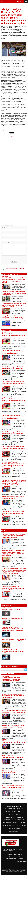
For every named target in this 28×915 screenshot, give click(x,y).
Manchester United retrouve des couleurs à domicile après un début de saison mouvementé (13, 335)
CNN (9, 814)
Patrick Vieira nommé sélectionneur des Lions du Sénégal (13, 497)
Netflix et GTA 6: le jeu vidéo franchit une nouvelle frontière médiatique (13, 726)
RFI (15, 811)
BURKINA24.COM (14, 831)
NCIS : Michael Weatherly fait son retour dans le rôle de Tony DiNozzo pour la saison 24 (13, 695)
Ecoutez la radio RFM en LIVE (11, 609)
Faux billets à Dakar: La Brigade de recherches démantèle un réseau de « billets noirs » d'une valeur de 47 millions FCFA (13, 280)
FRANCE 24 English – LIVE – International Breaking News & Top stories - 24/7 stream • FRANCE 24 (12, 628)
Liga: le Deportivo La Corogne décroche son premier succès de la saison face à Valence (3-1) (12, 352)
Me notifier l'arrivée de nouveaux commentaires (14, 258)
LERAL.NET (20, 808)
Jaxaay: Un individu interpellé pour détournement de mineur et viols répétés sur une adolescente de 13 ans (13, 317)
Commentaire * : (5, 242)
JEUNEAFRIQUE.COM (8, 825)
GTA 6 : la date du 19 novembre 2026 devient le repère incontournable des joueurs (13, 787)
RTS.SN (18, 828)
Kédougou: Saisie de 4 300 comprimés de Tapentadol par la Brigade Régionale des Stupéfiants (14, 293)
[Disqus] (14, 160)
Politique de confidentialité (14, 856)
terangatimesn (9, 130)
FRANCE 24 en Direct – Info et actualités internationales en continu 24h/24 (13, 651)
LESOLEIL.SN (11, 828)
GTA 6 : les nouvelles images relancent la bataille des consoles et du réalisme (14, 711)
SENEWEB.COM (8, 811)
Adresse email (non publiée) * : (9, 232)
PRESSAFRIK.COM (10, 817)
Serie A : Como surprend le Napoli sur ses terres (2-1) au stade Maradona (13, 367)
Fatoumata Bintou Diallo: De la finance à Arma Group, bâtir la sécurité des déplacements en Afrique (14, 535)
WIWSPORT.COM (19, 820)
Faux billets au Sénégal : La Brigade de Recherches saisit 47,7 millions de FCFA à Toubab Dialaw (14, 305)
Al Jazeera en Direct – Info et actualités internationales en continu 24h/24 (14, 640)
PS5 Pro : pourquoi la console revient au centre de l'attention (13, 771)
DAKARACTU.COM (10, 808)
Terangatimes (14, 2)
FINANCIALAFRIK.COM (19, 822)
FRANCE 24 (21, 811)
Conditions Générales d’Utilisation (14, 858)
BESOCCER (20, 817)
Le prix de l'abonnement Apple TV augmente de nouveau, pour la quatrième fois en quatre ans (12, 679)
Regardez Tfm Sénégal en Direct (12, 618)
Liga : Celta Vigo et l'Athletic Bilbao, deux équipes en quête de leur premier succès (13, 383)
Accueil (3, 6)
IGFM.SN (17, 814)
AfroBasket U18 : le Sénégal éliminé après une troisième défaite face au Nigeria (13, 513)
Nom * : (3, 227)
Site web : (4, 237)
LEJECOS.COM (7, 822)
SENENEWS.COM (8, 820)
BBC (13, 814)
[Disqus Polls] (14, 895)
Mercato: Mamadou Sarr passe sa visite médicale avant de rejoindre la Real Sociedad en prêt (14, 465)
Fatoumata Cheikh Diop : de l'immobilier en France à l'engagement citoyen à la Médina (13, 588)
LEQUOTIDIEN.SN (21, 825)
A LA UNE (9, 6)
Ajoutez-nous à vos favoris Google (14, 268)
